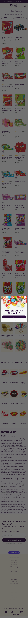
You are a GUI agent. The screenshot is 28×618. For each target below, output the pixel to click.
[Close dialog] (25, 297)
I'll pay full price (14, 320)
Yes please (14, 317)
